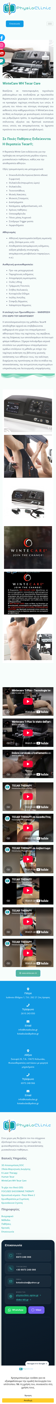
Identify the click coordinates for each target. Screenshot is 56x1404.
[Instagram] (12, 18)
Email (28, 1025)
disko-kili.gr (22, 1299)
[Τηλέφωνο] (28, 1005)
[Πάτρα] (28, 989)
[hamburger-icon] (50, 24)
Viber (38, 1310)
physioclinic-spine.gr (27, 1295)
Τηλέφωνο (28, 1009)
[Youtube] (12, 26)
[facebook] (12, 10)
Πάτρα (28, 993)
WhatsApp (17, 1310)
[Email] (12, 33)
